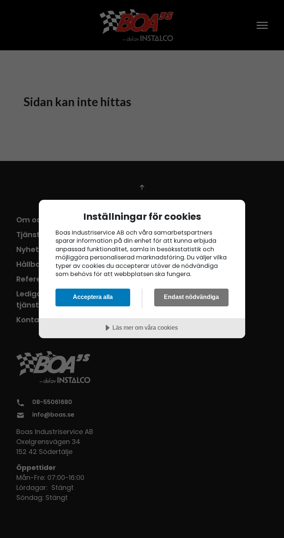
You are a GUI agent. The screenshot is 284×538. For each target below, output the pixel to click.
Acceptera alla (93, 296)
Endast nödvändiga (191, 296)
